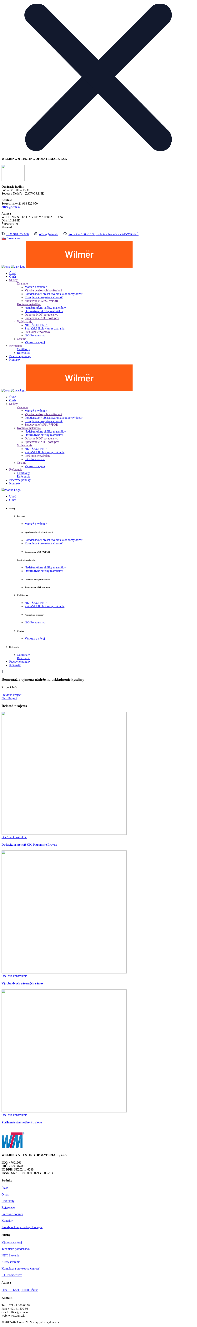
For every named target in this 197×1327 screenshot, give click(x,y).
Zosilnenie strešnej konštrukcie (22, 1122)
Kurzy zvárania (11, 1262)
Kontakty (7, 1220)
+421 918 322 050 (17, 234)
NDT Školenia (10, 1255)
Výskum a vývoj (12, 1242)
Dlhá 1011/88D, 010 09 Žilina (20, 1290)
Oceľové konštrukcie (14, 837)
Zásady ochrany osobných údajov (22, 1227)
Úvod (5, 1188)
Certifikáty (8, 1201)
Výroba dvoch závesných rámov (22, 983)
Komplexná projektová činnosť (20, 1268)
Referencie (8, 1207)
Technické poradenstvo (16, 1248)
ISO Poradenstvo (12, 1275)
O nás (5, 1194)
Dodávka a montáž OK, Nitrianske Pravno (29, 844)
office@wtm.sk (11, 207)
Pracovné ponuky (12, 1214)
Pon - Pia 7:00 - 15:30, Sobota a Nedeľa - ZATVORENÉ (103, 234)
